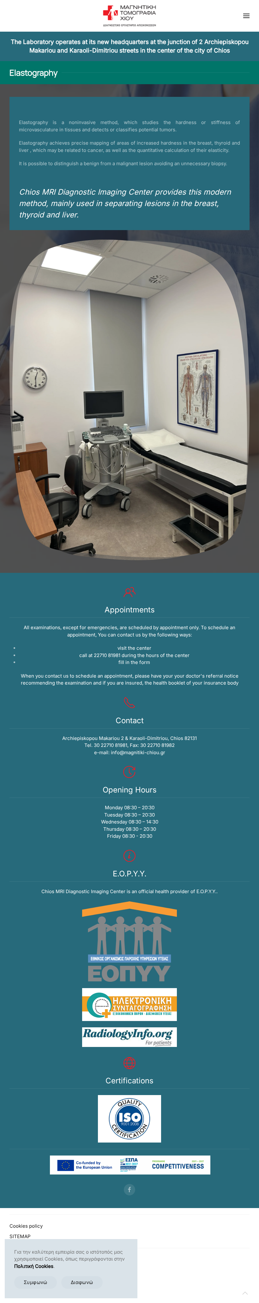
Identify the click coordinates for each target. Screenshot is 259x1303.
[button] (246, 16)
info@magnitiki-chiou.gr (138, 752)
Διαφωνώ (82, 1282)
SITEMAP (20, 1236)
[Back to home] (130, 16)
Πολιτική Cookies (33, 1266)
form (144, 662)
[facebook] (129, 1189)
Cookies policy (26, 1226)
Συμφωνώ (35, 1282)
